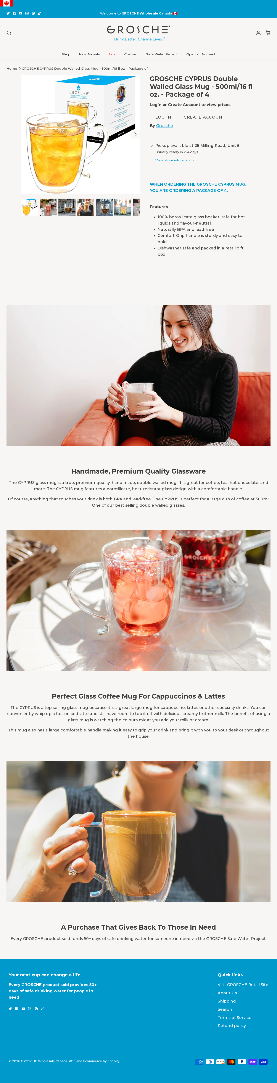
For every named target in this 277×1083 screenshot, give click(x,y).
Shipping (227, 1001)
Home (11, 68)
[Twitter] (8, 13)
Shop (66, 54)
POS (72, 1061)
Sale (112, 54)
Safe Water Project (162, 54)
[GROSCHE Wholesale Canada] (138, 32)
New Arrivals (89, 54)
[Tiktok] (39, 13)
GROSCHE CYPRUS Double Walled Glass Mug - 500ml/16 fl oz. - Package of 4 (86, 68)
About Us (227, 993)
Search (225, 1009)
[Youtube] (20, 13)
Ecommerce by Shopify (101, 1061)
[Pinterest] (33, 13)
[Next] (135, 134)
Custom (130, 54)
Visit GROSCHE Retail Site (243, 984)
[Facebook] (14, 13)
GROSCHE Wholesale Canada (44, 1061)
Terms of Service (234, 1017)
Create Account (204, 117)
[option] (80, 134)
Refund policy (232, 1025)
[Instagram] (27, 13)
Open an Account (201, 54)
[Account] (257, 32)
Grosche (164, 125)
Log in (163, 117)
